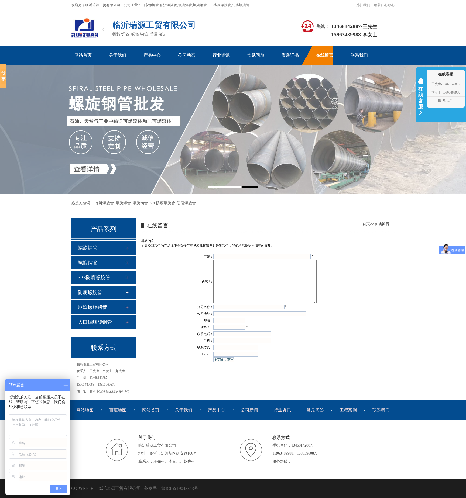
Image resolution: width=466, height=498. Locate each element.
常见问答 (315, 410)
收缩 (421, 100)
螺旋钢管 (140, 203)
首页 (366, 224)
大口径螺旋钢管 (95, 322)
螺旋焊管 (123, 203)
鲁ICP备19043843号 (179, 488)
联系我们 (381, 410)
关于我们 (183, 410)
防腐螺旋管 (186, 203)
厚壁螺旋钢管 (92, 307)
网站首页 (150, 410)
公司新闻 (249, 410)
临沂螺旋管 (104, 203)
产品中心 (216, 410)
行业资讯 (282, 410)
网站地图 (85, 410)
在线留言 (381, 224)
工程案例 (348, 410)
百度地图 (117, 410)
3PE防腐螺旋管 (162, 203)
